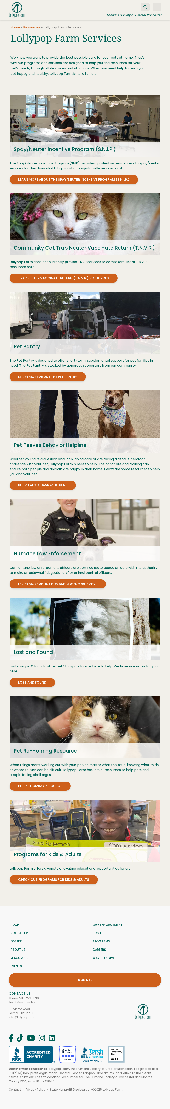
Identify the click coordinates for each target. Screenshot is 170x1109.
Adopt (15, 925)
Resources (31, 27)
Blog (96, 933)
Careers (99, 949)
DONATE (85, 979)
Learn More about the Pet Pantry (47, 376)
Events (16, 966)
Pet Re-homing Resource (40, 786)
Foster (16, 941)
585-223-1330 (29, 998)
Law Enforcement (107, 925)
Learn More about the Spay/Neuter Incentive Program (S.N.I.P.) (73, 179)
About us (18, 949)
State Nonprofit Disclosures (69, 1089)
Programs (101, 941)
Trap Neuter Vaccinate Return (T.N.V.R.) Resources (63, 278)
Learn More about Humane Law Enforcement (57, 583)
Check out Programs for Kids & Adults (53, 879)
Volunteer (19, 933)
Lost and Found (32, 682)
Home (15, 27)
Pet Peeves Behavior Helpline (42, 485)
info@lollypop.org (21, 1017)
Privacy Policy (35, 1089)
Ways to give (103, 958)
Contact (15, 1089)
